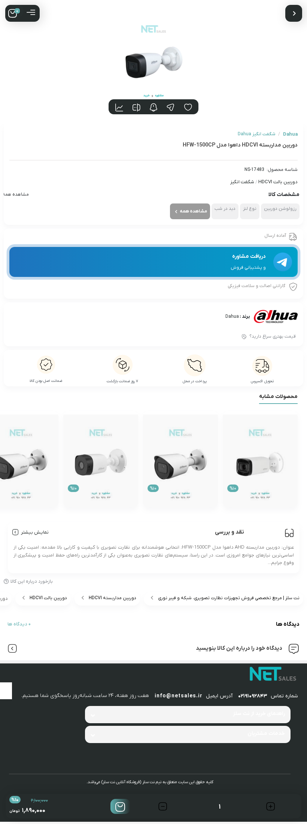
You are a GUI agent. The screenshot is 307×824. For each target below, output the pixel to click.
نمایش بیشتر (35, 532)
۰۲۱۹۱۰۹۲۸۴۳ (252, 696)
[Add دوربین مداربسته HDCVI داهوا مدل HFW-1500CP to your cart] (120, 806)
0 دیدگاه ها (19, 624)
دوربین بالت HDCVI (278, 182)
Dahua (232, 317)
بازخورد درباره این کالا (31, 581)
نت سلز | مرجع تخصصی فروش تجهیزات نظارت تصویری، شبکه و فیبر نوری (229, 598)
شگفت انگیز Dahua (256, 134)
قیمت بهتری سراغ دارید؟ (272, 336)
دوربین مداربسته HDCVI (112, 598)
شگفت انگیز (242, 182)
